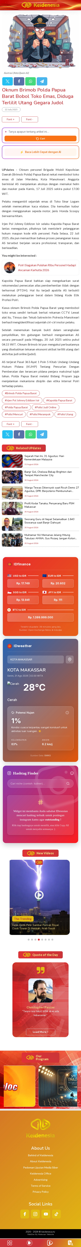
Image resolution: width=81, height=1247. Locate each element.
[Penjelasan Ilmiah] (67, 712)
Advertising (40, 1179)
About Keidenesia (40, 1161)
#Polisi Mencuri (14, 414)
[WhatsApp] (30, 81)
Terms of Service (40, 1185)
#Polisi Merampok (40, 414)
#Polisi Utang (65, 414)
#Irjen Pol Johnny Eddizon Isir (22, 400)
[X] (7, 81)
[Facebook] (19, 81)
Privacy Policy (41, 1191)
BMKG (47, 755)
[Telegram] (42, 81)
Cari (42, 138)
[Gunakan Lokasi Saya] (70, 659)
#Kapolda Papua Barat (59, 400)
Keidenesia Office (40, 1173)
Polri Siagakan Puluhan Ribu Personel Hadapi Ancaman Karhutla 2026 (47, 267)
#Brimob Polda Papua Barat (21, 393)
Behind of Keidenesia (40, 1155)
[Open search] (70, 1243)
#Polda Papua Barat (16, 407)
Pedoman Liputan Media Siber (40, 1167)
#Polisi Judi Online (45, 407)
